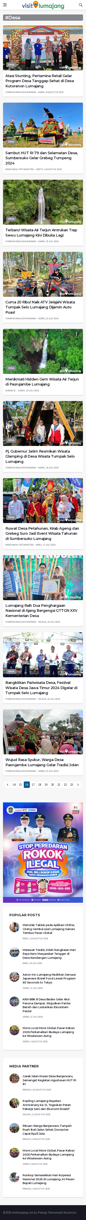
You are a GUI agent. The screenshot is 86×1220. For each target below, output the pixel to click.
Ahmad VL (10, 390)
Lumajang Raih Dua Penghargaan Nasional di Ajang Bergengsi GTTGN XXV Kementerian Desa (41, 610)
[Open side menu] (5, 5)
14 (14, 784)
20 (52, 784)
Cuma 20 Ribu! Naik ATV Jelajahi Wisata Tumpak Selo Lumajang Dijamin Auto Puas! (40, 307)
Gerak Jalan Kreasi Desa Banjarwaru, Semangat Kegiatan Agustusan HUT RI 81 (49, 1080)
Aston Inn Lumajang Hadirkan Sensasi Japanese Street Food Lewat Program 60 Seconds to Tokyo (49, 978)
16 (26, 784)
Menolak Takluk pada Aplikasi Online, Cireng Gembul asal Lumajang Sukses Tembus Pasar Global (49, 929)
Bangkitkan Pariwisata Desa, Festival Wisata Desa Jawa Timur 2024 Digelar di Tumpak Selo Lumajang (41, 687)
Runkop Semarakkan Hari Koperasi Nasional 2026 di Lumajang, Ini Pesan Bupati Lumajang (48, 1179)
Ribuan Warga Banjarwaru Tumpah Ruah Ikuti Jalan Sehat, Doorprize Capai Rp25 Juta (47, 1129)
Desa (11, 64)
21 (58, 784)
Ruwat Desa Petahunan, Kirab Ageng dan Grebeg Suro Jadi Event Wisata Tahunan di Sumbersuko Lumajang (42, 533)
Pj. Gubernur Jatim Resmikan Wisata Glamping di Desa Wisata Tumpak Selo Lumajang (40, 456)
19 (46, 784)
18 (39, 784)
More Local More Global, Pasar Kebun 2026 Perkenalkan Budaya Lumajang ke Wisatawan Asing (49, 1032)
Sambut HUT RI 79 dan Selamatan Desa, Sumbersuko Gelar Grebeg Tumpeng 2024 (41, 158)
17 (33, 784)
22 (65, 784)
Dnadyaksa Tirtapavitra (19, 169)
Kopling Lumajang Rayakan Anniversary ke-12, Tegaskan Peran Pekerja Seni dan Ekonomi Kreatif (47, 1105)
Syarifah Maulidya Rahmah (20, 92)
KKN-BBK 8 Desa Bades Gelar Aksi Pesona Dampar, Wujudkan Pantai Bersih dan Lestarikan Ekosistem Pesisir (46, 1005)
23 (71, 784)
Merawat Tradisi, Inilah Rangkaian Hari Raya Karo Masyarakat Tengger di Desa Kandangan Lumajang (49, 954)
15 (20, 784)
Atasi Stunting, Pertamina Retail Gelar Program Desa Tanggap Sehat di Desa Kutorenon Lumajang (39, 81)
